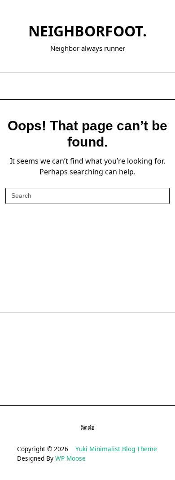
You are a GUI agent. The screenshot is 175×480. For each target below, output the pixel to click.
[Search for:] (87, 196)
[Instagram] (98, 86)
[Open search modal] (161, 86)
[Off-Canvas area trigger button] (15, 86)
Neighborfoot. (87, 30)
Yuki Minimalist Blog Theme (116, 448)
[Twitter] (87, 86)
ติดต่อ (87, 427)
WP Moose (70, 458)
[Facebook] (76, 86)
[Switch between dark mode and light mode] (150, 86)
